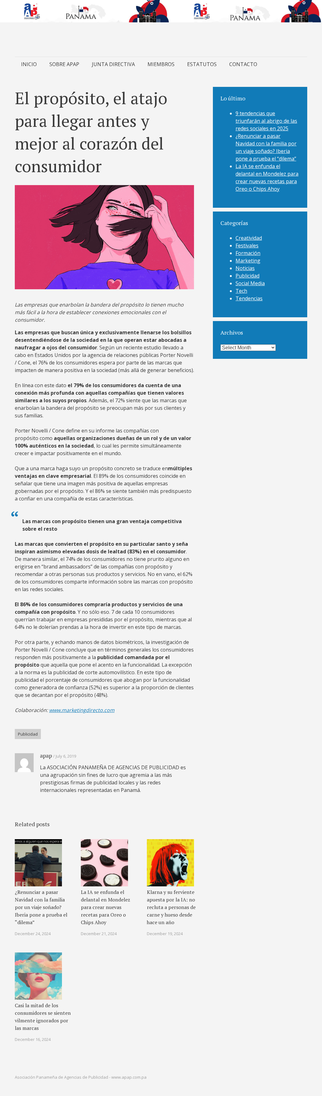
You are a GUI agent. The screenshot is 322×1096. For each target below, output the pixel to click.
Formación (248, 253)
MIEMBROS (161, 64)
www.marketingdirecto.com (81, 710)
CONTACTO (243, 64)
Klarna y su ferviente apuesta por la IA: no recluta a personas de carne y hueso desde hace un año (171, 907)
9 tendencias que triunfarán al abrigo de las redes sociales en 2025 (266, 121)
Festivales (247, 245)
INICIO (29, 64)
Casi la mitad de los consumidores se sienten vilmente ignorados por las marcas (43, 1016)
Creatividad (249, 237)
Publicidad (28, 734)
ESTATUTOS (202, 64)
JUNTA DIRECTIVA (113, 64)
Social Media (250, 283)
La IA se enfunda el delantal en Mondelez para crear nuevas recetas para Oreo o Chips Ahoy (105, 907)
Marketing (248, 260)
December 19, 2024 (165, 933)
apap (46, 755)
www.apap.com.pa (129, 1077)
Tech (241, 290)
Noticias (245, 268)
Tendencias (249, 298)
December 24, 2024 (33, 933)
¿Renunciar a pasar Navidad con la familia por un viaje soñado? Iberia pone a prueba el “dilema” (41, 907)
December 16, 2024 (33, 1039)
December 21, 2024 (99, 933)
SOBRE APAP (64, 64)
